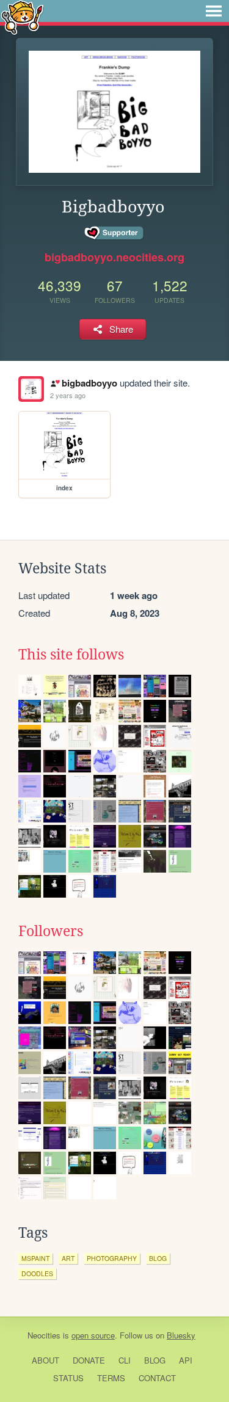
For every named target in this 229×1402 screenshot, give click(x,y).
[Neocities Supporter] (114, 233)
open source (93, 1335)
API (185, 1360)
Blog (154, 1360)
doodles (37, 1273)
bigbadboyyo (89, 383)
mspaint (35, 1258)
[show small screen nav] (213, 11)
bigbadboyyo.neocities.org (114, 257)
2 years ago (67, 395)
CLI (124, 1360)
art (68, 1258)
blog (158, 1258)
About (45, 1360)
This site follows (71, 655)
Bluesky (181, 1335)
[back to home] (22, 16)
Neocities (43, 1335)
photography (112, 1258)
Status (68, 1378)
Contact (157, 1378)
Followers (50, 931)
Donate (89, 1360)
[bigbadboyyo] (31, 389)
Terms (111, 1378)
